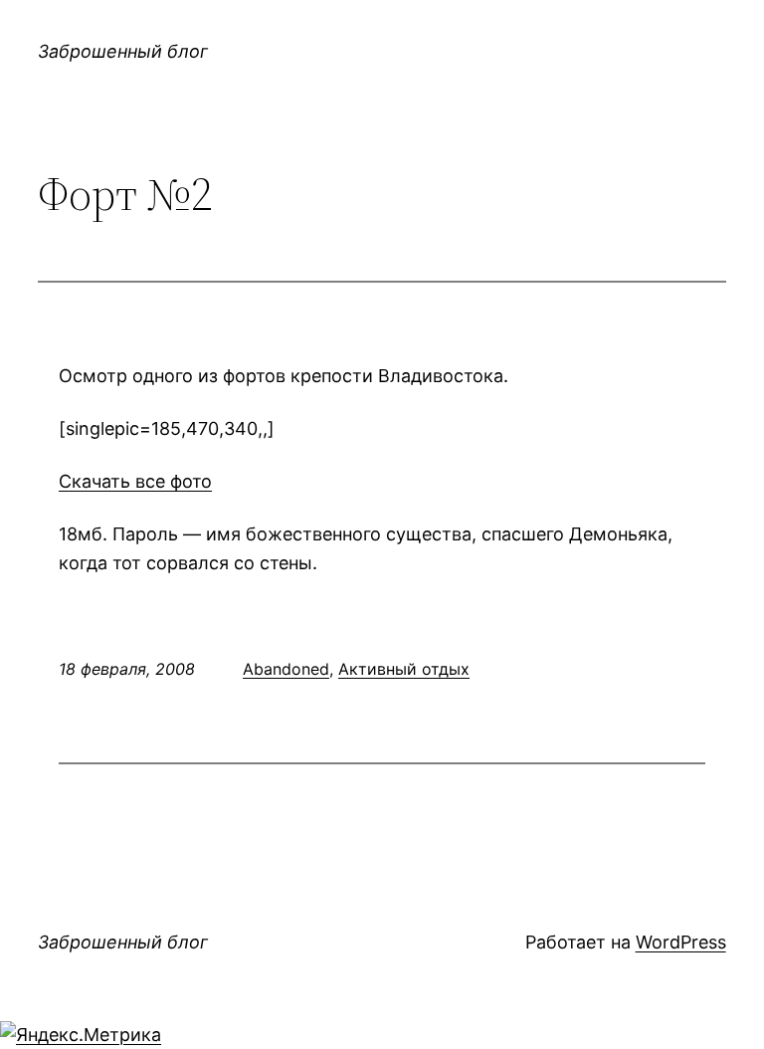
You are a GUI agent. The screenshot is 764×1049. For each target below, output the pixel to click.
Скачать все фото (135, 481)
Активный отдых (404, 669)
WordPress (681, 942)
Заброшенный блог (123, 51)
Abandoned (286, 669)
